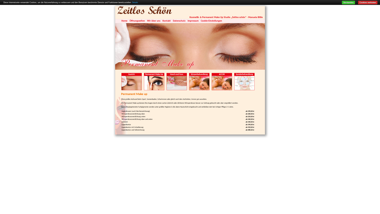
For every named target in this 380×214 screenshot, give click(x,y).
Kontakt (167, 21)
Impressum (193, 21)
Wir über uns (153, 21)
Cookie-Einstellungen (211, 21)
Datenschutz (179, 21)
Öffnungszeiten (137, 21)
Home (124, 21)
